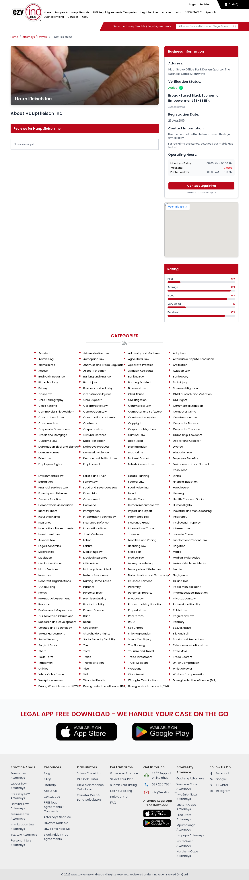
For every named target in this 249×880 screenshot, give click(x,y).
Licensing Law (137, 546)
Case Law (45, 394)
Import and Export (140, 511)
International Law (94, 528)
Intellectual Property (187, 522)
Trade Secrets (182, 657)
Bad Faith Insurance (51, 376)
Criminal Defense (94, 435)
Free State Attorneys (184, 817)
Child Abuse (136, 394)
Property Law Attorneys (20, 796)
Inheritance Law (138, 517)
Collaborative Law (95, 406)
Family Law (90, 482)
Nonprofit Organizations (54, 581)
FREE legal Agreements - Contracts (54, 806)
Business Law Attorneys (20, 816)
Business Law (137, 388)
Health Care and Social (188, 499)
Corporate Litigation (142, 429)
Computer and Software (145, 411)
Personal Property (140, 593)
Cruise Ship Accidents (187, 435)
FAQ (113, 802)
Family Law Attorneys (18, 775)
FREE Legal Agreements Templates (115, 12)
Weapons (134, 668)
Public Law (180, 610)
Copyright (135, 423)
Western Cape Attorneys (186, 786)
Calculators (193, 12)
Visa (86, 668)
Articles (166, 12)
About (86, 17)
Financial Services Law (53, 487)
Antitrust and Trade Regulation (104, 365)
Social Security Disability (99, 639)
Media (177, 552)
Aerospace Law (93, 359)
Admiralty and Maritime (144, 353)
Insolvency (180, 517)
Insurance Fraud (138, 522)
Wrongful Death (94, 680)
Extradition (45, 482)
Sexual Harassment (51, 633)
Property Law (137, 610)
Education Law (182, 452)
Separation (90, 628)
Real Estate (136, 616)
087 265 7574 (162, 784)
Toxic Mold (180, 651)
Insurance (45, 522)
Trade (87, 657)
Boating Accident (140, 382)
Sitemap (50, 785)
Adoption (179, 353)
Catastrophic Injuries (97, 394)
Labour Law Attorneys (19, 785)
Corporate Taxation (186, 429)
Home (48, 12)
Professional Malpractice (55, 610)
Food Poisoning (138, 487)
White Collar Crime (51, 674)
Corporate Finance (186, 423)
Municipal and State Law (144, 569)
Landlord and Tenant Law (190, 540)
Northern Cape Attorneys (187, 853)
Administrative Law (96, 353)
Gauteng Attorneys (190, 778)
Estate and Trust (94, 476)
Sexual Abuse (182, 628)
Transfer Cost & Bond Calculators (89, 797)
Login (192, 4)
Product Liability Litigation (145, 604)
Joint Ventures (93, 534)
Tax (85, 645)
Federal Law (136, 482)
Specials (211, 12)
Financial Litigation (185, 482)
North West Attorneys (184, 843)
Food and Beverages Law (100, 487)
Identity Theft (47, 511)
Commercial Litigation (188, 406)
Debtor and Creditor (187, 441)
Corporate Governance (54, 429)
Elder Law (44, 458)
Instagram (222, 791)
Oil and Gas (180, 581)
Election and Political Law (100, 458)
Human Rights (182, 505)
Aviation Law (181, 371)
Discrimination (137, 446)
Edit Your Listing (121, 791)
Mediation (45, 557)
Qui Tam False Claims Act (55, 616)
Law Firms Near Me (57, 829)
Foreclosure (181, 487)
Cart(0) (233, 4)
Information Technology (99, 517)
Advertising (46, 359)
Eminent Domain (139, 458)
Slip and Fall (180, 633)
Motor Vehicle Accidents (189, 563)
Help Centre (119, 797)
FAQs (47, 779)
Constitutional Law (51, 417)
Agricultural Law (138, 359)
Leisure (88, 546)
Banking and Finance (97, 376)
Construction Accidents (99, 417)
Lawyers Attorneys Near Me (72, 12)
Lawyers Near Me (56, 823)
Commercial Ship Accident (56, 411)
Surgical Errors (47, 645)
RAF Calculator (87, 779)
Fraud (132, 493)
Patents (88, 587)
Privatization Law (184, 598)
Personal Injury (92, 593)
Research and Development (57, 622)
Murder (177, 569)
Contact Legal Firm (201, 186)
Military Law (90, 563)
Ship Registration (139, 633)
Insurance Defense (96, 522)
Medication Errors (50, 563)
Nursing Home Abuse (97, 581)
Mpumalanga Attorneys (185, 827)
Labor (87, 540)
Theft (42, 651)
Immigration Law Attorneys (22, 826)
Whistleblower (182, 668)
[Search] (235, 26)
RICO (131, 622)
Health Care (136, 499)
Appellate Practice (140, 365)
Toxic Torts (45, 657)
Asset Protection (94, 371)
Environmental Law (50, 476)
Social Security (48, 639)
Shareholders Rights (96, 633)
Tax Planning (136, 645)
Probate (44, 604)
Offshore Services (140, 581)
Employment (91, 464)
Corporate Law (93, 429)
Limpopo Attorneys (190, 835)
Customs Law (47, 441)
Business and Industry (97, 388)
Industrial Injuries (49, 517)
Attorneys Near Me (57, 817)
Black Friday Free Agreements (56, 837)
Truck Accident (138, 663)
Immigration (91, 511)
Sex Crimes (135, 628)
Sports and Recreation (188, 639)
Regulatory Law (183, 616)
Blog (47, 773)
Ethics (177, 476)
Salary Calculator (89, 773)
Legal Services (149, 12)
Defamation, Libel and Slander (58, 446)
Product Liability (93, 604)
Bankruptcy (180, 376)
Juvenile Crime (183, 534)
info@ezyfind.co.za (162, 792)
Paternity (134, 587)
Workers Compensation (189, 674)
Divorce (178, 446)
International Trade (141, 528)
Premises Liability (94, 598)
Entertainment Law (141, 464)
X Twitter (221, 785)
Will (85, 674)
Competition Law (95, 411)
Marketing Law (92, 552)
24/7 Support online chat (161, 775)
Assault (43, 371)
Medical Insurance (95, 557)
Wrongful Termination (142, 680)
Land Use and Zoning (142, 540)
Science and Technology (55, 628)
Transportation (93, 663)
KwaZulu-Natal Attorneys (186, 796)
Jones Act (135, 534)
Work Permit (136, 674)
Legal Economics (49, 546)
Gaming (178, 493)
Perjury (42, 593)
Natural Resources (95, 575)
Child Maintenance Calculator (90, 787)
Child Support (92, 400)
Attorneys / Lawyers (35, 37)
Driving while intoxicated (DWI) (148, 686)
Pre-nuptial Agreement (54, 598)
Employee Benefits (185, 458)
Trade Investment (140, 657)
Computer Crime (184, 411)
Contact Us (52, 797)
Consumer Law (48, 423)
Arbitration (180, 365)
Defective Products (96, 446)
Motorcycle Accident (97, 569)
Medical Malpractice (186, 557)
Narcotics (44, 575)
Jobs (178, 12)
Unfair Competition (186, 663)
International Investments (56, 528)
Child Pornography (50, 400)
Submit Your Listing (123, 785)
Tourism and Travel (141, 651)
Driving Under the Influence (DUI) (195, 680)
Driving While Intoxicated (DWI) (59, 686)
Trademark (45, 663)
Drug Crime (135, 452)
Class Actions (47, 406)
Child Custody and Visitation (192, 394)
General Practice (49, 499)
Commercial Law (139, 406)
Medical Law (136, 557)
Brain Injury (180, 382)
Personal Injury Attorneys (21, 842)
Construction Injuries (142, 417)
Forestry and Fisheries (53, 493)
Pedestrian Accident (187, 587)
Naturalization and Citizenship (148, 575)
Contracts (90, 423)
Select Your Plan (121, 779)
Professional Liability (186, 604)
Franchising (90, 493)
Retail (87, 622)
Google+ (221, 779)
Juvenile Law (46, 540)
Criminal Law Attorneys (20, 806)
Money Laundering (140, 563)
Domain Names (48, 452)
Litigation (179, 546)
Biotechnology (48, 382)
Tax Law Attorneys (24, 835)
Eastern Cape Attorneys (186, 807)
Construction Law (185, 417)
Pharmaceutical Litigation (190, 593)
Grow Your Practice (124, 773)
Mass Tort (134, 552)
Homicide (89, 505)
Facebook (222, 773)
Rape (86, 616)
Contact (72, 17)
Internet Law (181, 528)
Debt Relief (135, 441)
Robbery (178, 622)
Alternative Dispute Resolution (193, 359)
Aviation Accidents (140, 371)
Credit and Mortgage (52, 435)
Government (92, 499)
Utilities (43, 668)
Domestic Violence (96, 452)
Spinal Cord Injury (139, 639)
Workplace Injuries (50, 680)
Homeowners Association (55, 505)
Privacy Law (135, 598)
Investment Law (49, 534)
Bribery (43, 388)
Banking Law (136, 376)
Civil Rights (180, 400)
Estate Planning (138, 476)
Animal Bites (46, 365)
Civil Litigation (137, 400)
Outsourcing (46, 587)
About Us (50, 791)
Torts (86, 651)
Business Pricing (54, 17)
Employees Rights (50, 464)
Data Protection (94, 441)
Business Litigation (185, 388)
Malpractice (46, 552)
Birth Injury (90, 382)
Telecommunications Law (190, 645)
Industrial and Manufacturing (192, 511)
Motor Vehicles (48, 569)
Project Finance (93, 610)
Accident (44, 353)
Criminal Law (136, 435)
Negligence (180, 575)
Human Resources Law (143, 505)
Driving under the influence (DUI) (105, 686)
